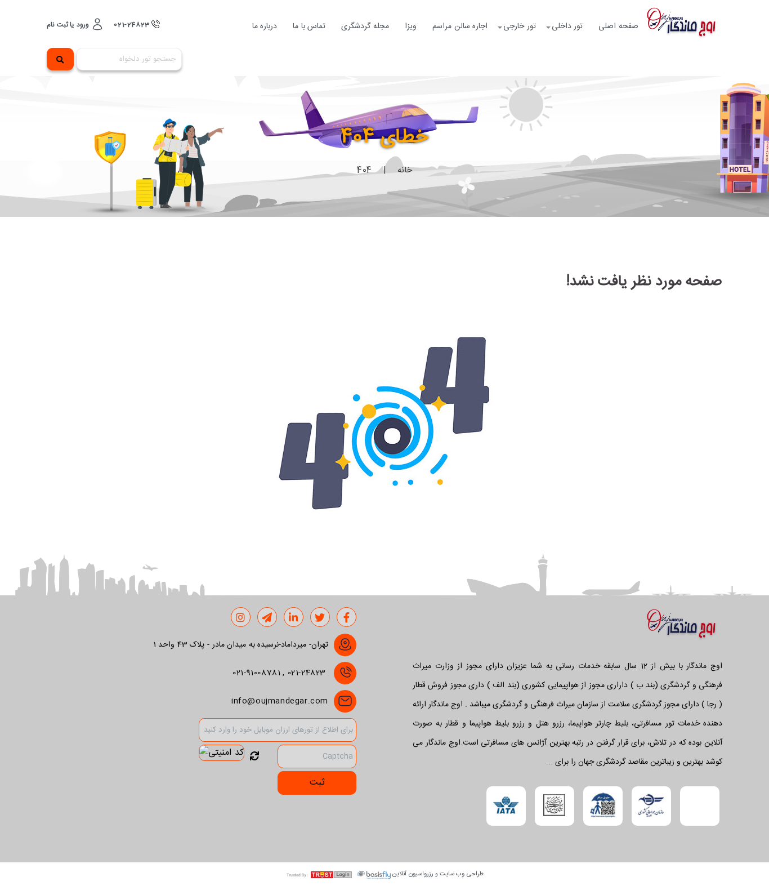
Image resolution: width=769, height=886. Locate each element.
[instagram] (240, 618)
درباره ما (265, 26)
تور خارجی (519, 26)
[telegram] (267, 618)
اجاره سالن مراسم (460, 26)
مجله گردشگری (365, 26)
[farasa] (603, 806)
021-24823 (132, 24)
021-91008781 (256, 673)
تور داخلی (567, 26)
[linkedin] (293, 618)
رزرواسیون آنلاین (412, 874)
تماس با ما (309, 26)
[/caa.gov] (651, 806)
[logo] (684, 27)
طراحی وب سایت (462, 874)
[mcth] (554, 806)
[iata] (506, 806)
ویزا (411, 26)
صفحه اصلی (618, 26)
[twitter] (320, 618)
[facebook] (346, 618)
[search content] (60, 59)
